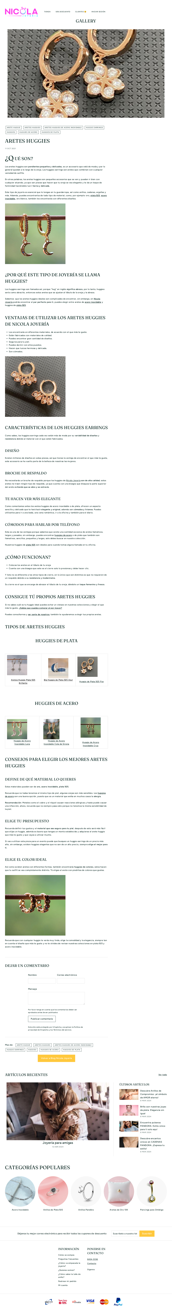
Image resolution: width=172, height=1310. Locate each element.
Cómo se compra (66, 1255)
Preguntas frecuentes (68, 1259)
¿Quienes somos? (66, 1270)
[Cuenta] (163, 12)
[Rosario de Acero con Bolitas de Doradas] (23, 665)
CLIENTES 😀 (80, 12)
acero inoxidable (93, 302)
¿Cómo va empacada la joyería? (69, 1264)
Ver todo (162, 1074)
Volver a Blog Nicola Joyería (56, 1058)
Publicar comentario (42, 1018)
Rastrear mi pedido (67, 1281)
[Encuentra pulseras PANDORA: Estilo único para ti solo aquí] (128, 1126)
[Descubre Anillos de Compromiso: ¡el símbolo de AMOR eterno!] (128, 1094)
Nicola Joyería (73, 480)
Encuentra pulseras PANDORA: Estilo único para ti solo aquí (152, 1126)
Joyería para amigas (58, 1143)
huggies (11, 132)
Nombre (32, 975)
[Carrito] (166, 12)
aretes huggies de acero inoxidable (63, 127)
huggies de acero (28, 132)
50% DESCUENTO (63, 12)
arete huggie (13, 127)
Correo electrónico (67, 975)
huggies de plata (50, 132)
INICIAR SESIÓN (98, 12)
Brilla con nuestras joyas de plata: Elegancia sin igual (153, 1110)
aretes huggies (32, 127)
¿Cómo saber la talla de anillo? (69, 1275)
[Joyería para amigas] (58, 1111)
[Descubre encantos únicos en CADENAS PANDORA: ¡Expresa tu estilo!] (128, 1142)
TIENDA (47, 12)
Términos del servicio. (62, 1030)
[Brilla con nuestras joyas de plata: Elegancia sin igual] (128, 1110)
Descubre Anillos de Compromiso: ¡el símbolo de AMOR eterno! (153, 1094)
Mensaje (32, 989)
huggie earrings (94, 127)
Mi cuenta (63, 1285)
